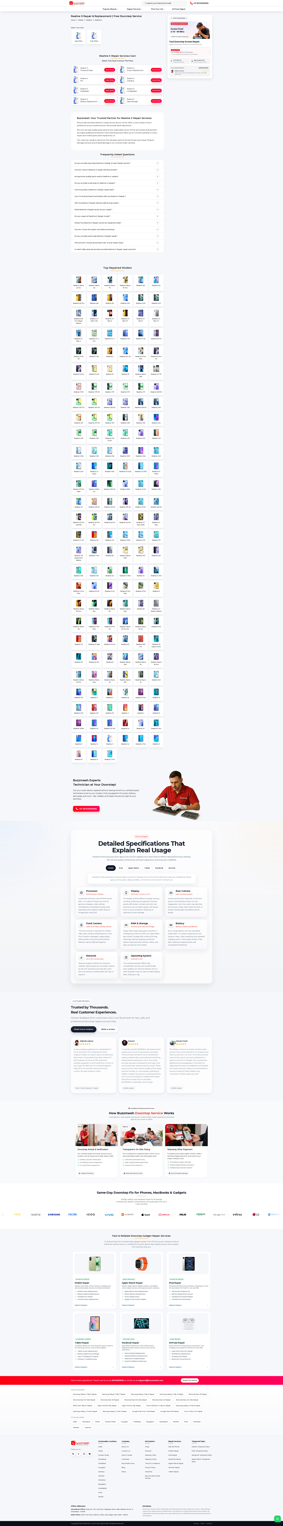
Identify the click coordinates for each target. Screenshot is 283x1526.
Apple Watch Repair (175, 1463)
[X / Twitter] (73, 1454)
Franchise (148, 1472)
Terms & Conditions (152, 1463)
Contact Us (126, 1451)
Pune (186, 1422)
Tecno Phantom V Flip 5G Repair (158, 1405)
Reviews (148, 1451)
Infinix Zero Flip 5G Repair (82, 1405)
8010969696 (118, 1380)
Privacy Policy (150, 1467)
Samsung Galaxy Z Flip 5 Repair (142, 1394)
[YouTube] (89, 1454)
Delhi (75, 1422)
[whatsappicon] (277, 1519)
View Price (110, 70)
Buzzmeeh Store (128, 1463)
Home (73, 20)
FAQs (147, 1447)
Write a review (108, 1029)
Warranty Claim (150, 1455)
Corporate (125, 1459)
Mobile (81, 20)
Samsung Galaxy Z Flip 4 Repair (171, 1394)
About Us (125, 1447)
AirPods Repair (178, 9)
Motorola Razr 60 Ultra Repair (135, 1400)
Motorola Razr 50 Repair (198, 1394)
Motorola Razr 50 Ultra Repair (84, 1400)
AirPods (171, 868)
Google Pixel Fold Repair (169, 1411)
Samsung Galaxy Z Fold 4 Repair (114, 1411)
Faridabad (137, 1422)
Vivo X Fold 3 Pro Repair (193, 1411)
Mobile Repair (173, 1451)
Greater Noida (110, 1422)
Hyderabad (163, 1422)
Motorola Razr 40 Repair (161, 1400)
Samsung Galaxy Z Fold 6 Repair (188, 1405)
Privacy (196, 1523)
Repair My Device (190, 1380)
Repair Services (134, 9)
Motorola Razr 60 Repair (110, 1400)
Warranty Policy (151, 1459)
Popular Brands (110, 9)
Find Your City (157, 9)
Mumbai (176, 1422)
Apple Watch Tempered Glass (201, 1460)
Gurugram (124, 1422)
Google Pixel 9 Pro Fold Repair (143, 1411)
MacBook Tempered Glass (202, 1455)
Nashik (100, 1496)
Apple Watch (133, 868)
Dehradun (197, 1422)
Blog (123, 1467)
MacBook (159, 868)
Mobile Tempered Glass (201, 1447)
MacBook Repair (174, 1459)
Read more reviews (83, 1029)
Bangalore (150, 1422)
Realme (89, 20)
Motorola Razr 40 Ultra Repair (187, 1400)
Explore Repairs (94, 1305)
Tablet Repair (173, 1472)
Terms (203, 1523)
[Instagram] (84, 1454)
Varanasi (76, 1427)
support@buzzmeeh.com (150, 1380)
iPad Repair (172, 1455)
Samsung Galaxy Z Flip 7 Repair (113, 1394)
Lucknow (87, 1427)
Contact (209, 1523)
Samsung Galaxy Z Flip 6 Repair (85, 1394)
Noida (97, 1422)
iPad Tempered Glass (200, 1451)
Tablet (147, 868)
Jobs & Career (127, 1455)
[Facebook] (78, 1454)
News (124, 1472)
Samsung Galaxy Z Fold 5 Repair (85, 1411)
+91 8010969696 (87, 808)
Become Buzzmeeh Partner (152, 1477)
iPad (121, 868)
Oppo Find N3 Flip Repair (107, 1405)
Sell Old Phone (173, 1447)
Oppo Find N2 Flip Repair (131, 1405)
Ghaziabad (86, 1422)
